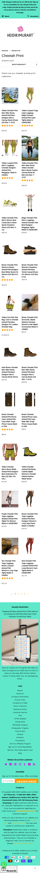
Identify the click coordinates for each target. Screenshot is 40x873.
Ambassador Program (20, 728)
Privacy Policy (20, 700)
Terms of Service (20, 706)
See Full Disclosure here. (23, 843)
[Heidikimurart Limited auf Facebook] (10, 765)
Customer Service (20, 712)
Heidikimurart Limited (29, 851)
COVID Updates (20, 719)
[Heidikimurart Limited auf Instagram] (20, 765)
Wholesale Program (20, 725)
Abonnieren (26, 781)
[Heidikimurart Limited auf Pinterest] (15, 765)
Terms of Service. (18, 823)
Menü (6, 16)
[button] (8, 125)
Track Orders (20, 731)
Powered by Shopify (20, 853)
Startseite (5, 51)
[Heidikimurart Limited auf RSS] (34, 765)
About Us (20, 694)
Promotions (20, 741)
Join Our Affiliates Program (20, 744)
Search (20, 690)
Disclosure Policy (20, 709)
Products (20, 737)
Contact (20, 734)
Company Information (20, 697)
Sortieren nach (8, 61)
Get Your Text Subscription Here (20, 750)
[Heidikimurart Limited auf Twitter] (6, 765)
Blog (20, 753)
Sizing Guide (20, 722)
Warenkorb (34, 16)
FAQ (20, 715)
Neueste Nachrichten (20, 607)
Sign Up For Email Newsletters (20, 747)
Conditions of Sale (20, 703)
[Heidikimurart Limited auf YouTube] (29, 765)
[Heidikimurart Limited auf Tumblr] (24, 765)
